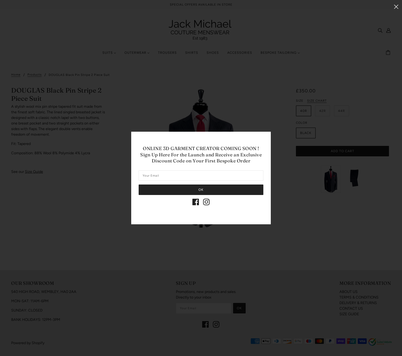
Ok (201, 190)
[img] (195, 202)
